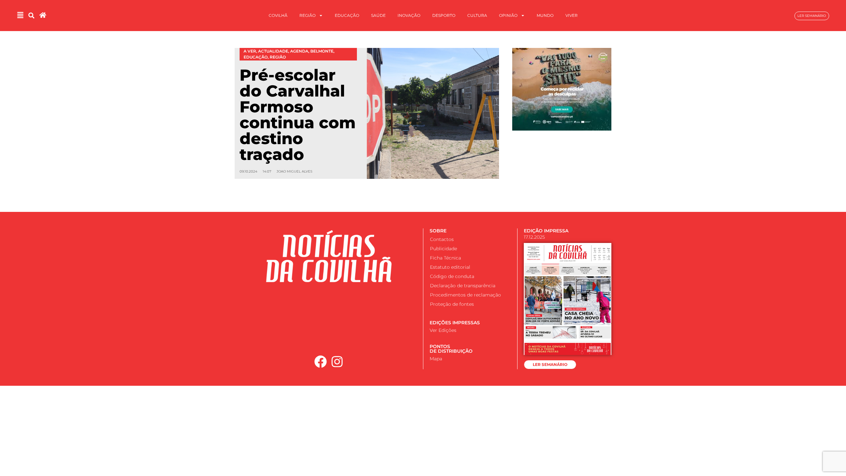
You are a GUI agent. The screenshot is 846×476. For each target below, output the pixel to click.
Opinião (508, 15)
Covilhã (278, 15)
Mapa (436, 359)
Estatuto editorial (450, 267)
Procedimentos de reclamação (465, 295)
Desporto (443, 15)
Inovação (409, 15)
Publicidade (443, 249)
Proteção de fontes (452, 304)
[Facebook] (320, 361)
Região (307, 15)
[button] (31, 15)
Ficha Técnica (445, 258)
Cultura (477, 15)
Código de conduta (452, 276)
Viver (571, 15)
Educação (347, 15)
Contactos (442, 239)
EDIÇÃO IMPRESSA (546, 231)
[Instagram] (337, 361)
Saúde (378, 15)
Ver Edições (443, 330)
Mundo (545, 15)
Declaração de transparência (462, 286)
